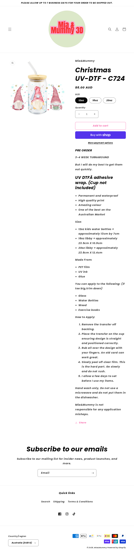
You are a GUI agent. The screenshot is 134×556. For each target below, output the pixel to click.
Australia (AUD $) (22, 542)
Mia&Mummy (100, 547)
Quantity (80, 107)
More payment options (100, 142)
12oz (81, 100)
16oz (95, 100)
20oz (109, 100)
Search (45, 501)
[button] (9, 29)
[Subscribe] (92, 473)
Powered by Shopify (116, 547)
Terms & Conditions (80, 501)
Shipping (59, 501)
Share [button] (82, 422)
